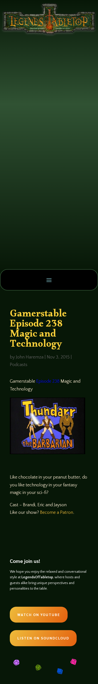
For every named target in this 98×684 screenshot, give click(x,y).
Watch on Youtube (38, 614)
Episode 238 (48, 381)
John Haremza (29, 357)
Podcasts (18, 364)
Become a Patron (56, 512)
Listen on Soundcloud (43, 638)
